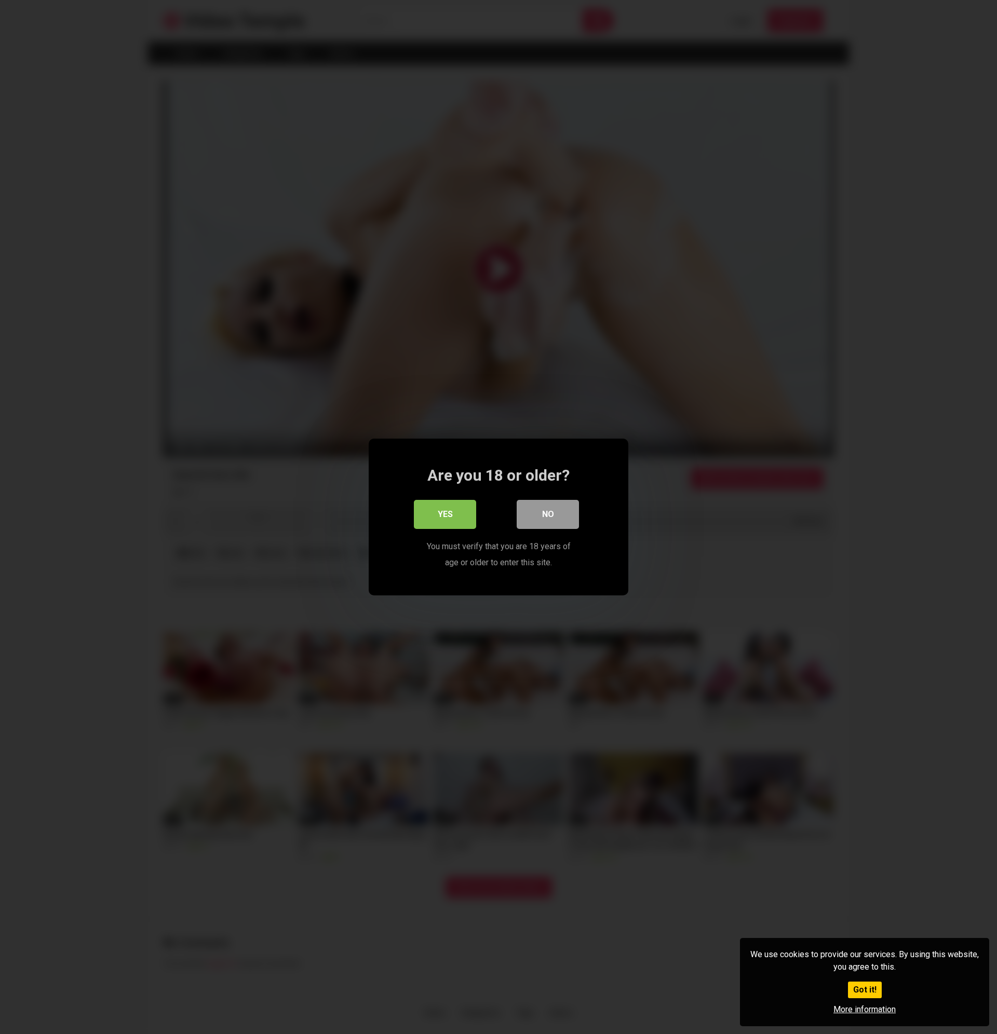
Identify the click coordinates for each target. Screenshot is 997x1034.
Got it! (865, 990)
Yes (445, 514)
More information (864, 1009)
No (548, 514)
